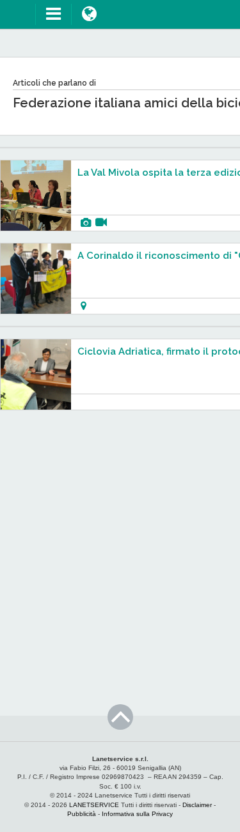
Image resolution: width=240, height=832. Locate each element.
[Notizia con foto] (86, 223)
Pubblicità (81, 813)
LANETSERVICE (94, 804)
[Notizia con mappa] (83, 306)
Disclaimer (197, 804)
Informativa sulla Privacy (137, 813)
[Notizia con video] (101, 223)
